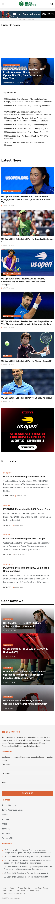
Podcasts (8, 473)
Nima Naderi (9, 82)
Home (4, 888)
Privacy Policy (7, 893)
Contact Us (20, 893)
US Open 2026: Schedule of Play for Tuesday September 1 (27, 106)
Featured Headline (11, 65)
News (12, 888)
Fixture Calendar (24, 888)
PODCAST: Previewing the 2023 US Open (24, 538)
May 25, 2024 (18, 525)
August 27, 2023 (19, 554)
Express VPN (7, 838)
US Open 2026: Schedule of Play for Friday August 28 (26, 132)
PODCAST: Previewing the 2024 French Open (27, 509)
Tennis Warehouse (9, 805)
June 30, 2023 (18, 587)
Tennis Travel (20, 890)
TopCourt (5, 819)
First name (6, 764)
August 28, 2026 (8, 364)
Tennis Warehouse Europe (12, 810)
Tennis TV (6, 828)
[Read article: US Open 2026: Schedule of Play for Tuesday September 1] (27, 223)
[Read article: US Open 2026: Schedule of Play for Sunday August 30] (27, 382)
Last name (5, 773)
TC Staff (8, 525)
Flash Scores (7, 890)
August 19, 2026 (10, 631)
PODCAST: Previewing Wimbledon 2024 (24, 476)
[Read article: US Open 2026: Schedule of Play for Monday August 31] (27, 345)
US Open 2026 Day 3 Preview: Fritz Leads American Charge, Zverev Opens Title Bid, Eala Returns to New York (23, 73)
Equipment (8, 619)
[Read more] (48, 495)
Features (7, 234)
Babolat (5, 814)
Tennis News (34, 890)
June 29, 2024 (21, 496)
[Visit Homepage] (27, 3)
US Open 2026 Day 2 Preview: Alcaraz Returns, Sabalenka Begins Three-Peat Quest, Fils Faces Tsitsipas (27, 113)
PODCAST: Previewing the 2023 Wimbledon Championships (26, 569)
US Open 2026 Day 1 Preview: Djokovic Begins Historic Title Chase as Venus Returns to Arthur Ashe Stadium (26, 119)
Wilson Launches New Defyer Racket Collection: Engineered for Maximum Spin (25, 702)
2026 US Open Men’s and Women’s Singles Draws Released (24, 143)
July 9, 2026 (8, 708)
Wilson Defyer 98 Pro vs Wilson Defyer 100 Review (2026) (25, 650)
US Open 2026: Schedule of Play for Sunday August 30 (26, 128)
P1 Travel (6, 833)
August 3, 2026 (9, 656)
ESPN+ (5, 824)
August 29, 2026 (22, 82)
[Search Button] (52, 4)
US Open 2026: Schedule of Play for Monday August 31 (26, 124)
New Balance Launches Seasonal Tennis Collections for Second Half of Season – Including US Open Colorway (24, 675)
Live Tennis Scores (41, 888)
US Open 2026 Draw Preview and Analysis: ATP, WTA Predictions (26, 137)
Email (4, 782)
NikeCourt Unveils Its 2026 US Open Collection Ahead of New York (22, 624)
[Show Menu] (3, 4)
